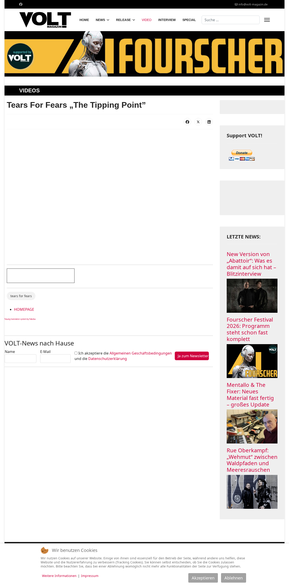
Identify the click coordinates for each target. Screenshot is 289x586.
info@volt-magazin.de (253, 4)
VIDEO (146, 20)
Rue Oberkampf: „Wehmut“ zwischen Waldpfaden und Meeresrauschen (252, 459)
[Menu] (267, 20)
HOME (84, 20)
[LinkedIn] (209, 122)
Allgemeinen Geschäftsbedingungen (141, 353)
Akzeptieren (203, 578)
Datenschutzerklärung (107, 358)
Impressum (89, 576)
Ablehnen (233, 578)
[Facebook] (20, 4)
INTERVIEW (167, 20)
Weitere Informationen (59, 576)
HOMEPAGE (24, 309)
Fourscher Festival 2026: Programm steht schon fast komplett (250, 329)
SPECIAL (189, 20)
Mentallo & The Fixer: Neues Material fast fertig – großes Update (250, 394)
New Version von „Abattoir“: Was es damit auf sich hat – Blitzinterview (251, 263)
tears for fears (21, 296)
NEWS (100, 20)
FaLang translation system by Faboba (20, 319)
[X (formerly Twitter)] (198, 122)
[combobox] (231, 20)
